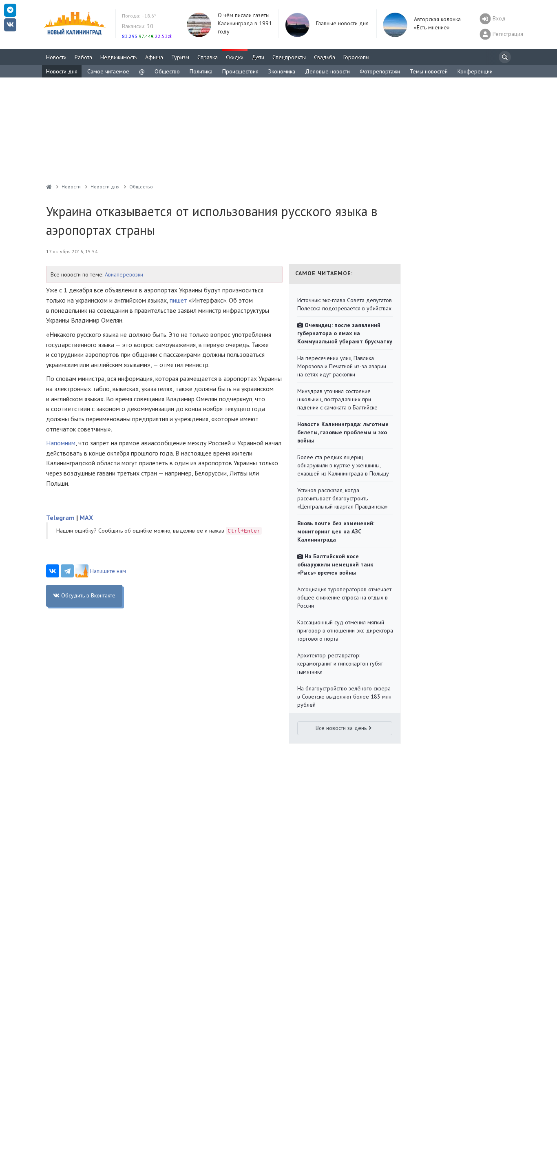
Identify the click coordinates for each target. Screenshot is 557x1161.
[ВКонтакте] (52, 570)
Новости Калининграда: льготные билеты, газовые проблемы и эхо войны (343, 432)
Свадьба (324, 57)
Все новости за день (341, 728)
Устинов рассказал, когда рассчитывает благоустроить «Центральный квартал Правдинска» (342, 498)
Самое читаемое (108, 71)
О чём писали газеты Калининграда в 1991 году (245, 23)
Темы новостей (429, 71)
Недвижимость (118, 57)
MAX (86, 517)
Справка (207, 57)
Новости (56, 57)
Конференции (475, 71)
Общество (167, 71)
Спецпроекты (289, 57)
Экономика (281, 71)
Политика (201, 71)
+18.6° (139, 16)
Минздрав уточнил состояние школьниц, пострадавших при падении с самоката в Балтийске (337, 399)
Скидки (234, 57)
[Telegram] (67, 570)
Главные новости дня (342, 23)
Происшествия (240, 71)
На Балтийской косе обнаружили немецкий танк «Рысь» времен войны (335, 564)
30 (137, 26)
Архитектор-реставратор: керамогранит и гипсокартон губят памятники (340, 663)
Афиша (154, 57)
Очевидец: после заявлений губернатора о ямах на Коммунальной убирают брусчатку (344, 333)
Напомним (60, 443)
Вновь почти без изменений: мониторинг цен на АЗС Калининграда (335, 531)
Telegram (60, 517)
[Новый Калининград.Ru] (49, 187)
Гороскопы (356, 57)
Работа (83, 57)
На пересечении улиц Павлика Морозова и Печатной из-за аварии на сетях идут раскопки (341, 366)
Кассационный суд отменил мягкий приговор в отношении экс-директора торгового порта (345, 630)
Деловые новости (327, 71)
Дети (258, 57)
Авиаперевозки (124, 274)
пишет (178, 300)
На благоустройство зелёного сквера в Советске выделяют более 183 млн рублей (344, 696)
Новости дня (61, 71)
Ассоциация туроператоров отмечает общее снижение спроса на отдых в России (344, 597)
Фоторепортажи (380, 71)
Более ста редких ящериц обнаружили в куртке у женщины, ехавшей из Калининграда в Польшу (343, 465)
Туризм (180, 57)
